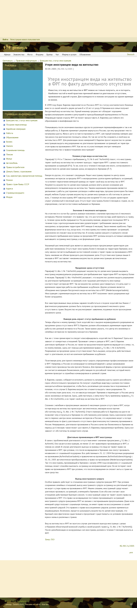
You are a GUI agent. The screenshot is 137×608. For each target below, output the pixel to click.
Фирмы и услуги (69, 54)
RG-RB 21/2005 (127, 545)
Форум (9, 197)
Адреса (9, 188)
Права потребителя (15, 167)
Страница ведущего (15, 192)
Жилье (9, 158)
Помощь (8, 604)
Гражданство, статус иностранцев (55, 60)
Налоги (9, 146)
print (131, 553)
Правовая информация (26, 60)
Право (15, 45)
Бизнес (9, 141)
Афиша (7, 54)
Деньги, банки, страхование (19, 171)
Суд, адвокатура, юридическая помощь (24, 175)
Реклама (10, 65)
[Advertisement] (68, 18)
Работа (9, 133)
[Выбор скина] (130, 604)
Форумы (39, 54)
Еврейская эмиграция (15, 129)
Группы (49, 54)
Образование (12, 137)
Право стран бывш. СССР (17, 184)
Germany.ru (8, 60)
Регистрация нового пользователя (25, 39)
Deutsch (130, 54)
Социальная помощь (15, 150)
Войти (5, 39)
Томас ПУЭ (49, 539)
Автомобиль (12, 163)
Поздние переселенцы (16, 124)
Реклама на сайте (32, 604)
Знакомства (18, 54)
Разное (9, 180)
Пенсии (9, 154)
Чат (57, 54)
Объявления (84, 54)
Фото (30, 54)
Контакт (45, 604)
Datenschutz (18, 604)
